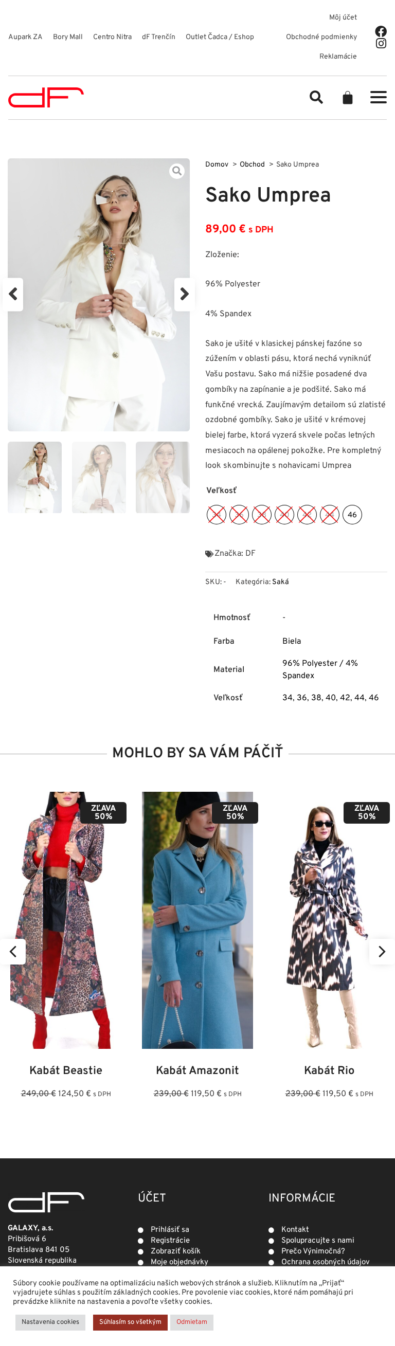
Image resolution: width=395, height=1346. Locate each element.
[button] (316, 97)
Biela (291, 641)
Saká (280, 582)
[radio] (216, 514)
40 (331, 698)
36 (302, 698)
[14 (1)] (99, 294)
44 (359, 698)
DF (250, 554)
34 (287, 698)
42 (345, 698)
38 (316, 698)
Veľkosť (221, 491)
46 (374, 698)
